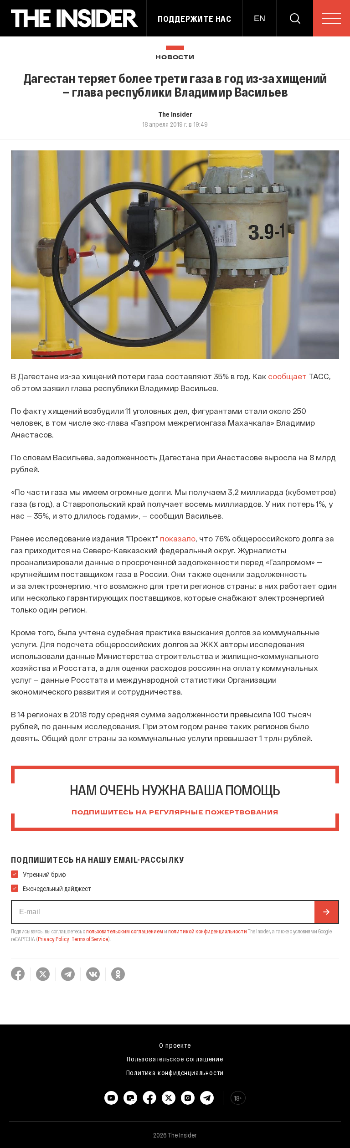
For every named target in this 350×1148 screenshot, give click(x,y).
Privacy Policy (53, 939)
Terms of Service (90, 939)
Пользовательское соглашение (175, 1059)
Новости (174, 57)
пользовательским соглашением (124, 931)
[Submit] (326, 912)
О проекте (174, 1045)
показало (178, 538)
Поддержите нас (195, 19)
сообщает (287, 376)
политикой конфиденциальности (207, 931)
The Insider (175, 114)
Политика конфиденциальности (175, 1072)
